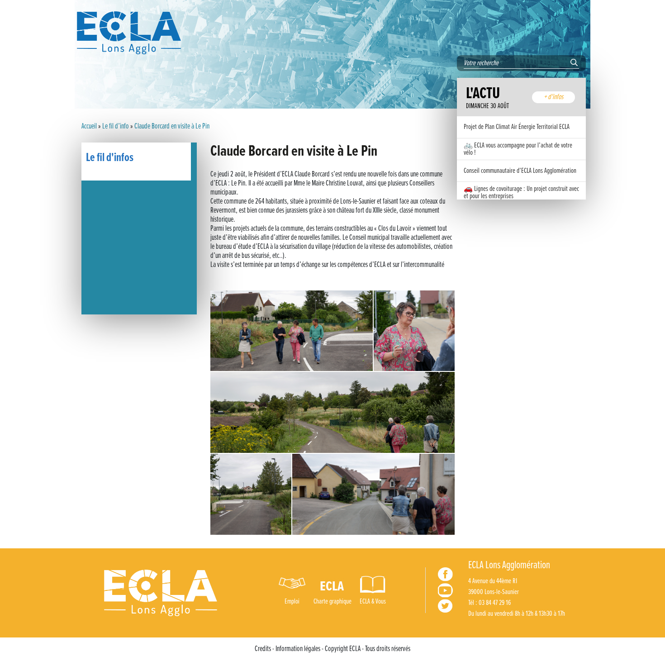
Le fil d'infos (109, 158)
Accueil (89, 127)
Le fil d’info (115, 127)
